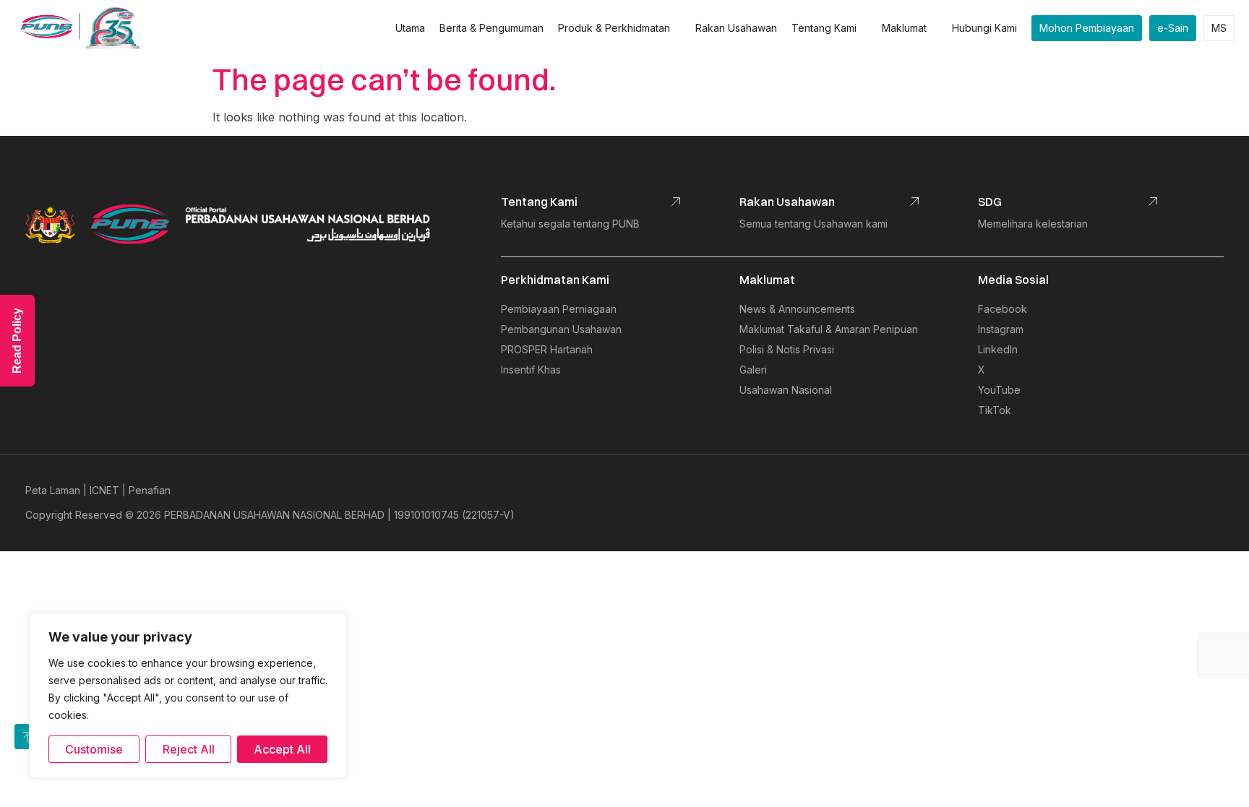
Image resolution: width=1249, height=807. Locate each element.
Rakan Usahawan (736, 28)
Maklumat (904, 28)
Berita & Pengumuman (491, 28)
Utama (410, 28)
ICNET (104, 490)
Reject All (189, 749)
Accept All (282, 749)
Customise (94, 749)
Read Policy (17, 341)
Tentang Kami (824, 28)
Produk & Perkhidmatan (614, 28)
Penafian (150, 490)
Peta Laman (52, 490)
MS (1219, 28)
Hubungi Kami (984, 28)
